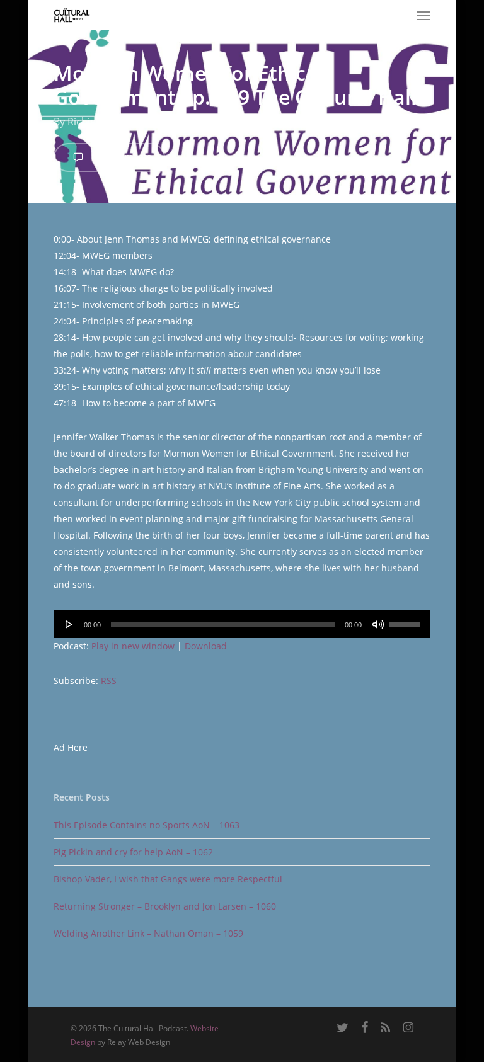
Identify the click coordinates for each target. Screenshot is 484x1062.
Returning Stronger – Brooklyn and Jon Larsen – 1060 (165, 906)
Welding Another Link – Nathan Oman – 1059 (148, 933)
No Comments (120, 157)
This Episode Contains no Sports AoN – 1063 (146, 825)
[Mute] (378, 624)
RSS (109, 681)
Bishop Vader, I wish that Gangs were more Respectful (168, 879)
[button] (423, 15)
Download (206, 646)
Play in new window (133, 646)
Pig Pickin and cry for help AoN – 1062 (133, 852)
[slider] (406, 620)
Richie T (85, 121)
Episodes (252, 121)
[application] (242, 624)
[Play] (69, 624)
